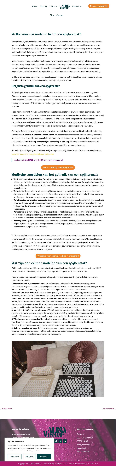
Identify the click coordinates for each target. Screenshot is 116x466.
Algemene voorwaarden (65, 464)
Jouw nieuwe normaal (21, 434)
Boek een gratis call (98, 6)
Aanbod (75, 6)
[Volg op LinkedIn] (65, 441)
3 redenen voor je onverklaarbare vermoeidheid (58, 256)
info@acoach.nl (83, 444)
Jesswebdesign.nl (50, 464)
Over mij (43, 6)
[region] (29, 449)
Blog (52, 15)
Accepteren (44, 456)
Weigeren (29, 456)
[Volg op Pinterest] (60, 441)
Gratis (52, 6)
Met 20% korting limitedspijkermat (58, 167)
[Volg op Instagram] (56, 441)
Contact (59, 15)
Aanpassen (15, 456)
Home (34, 6)
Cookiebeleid (93, 464)
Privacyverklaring (81, 464)
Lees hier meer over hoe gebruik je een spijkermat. (33, 154)
